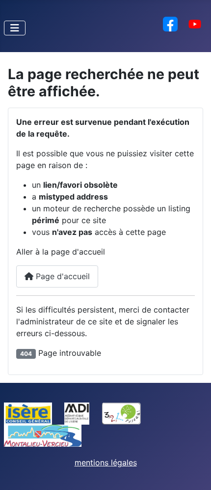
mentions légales (106, 462)
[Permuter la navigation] (15, 28)
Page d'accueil (61, 276)
